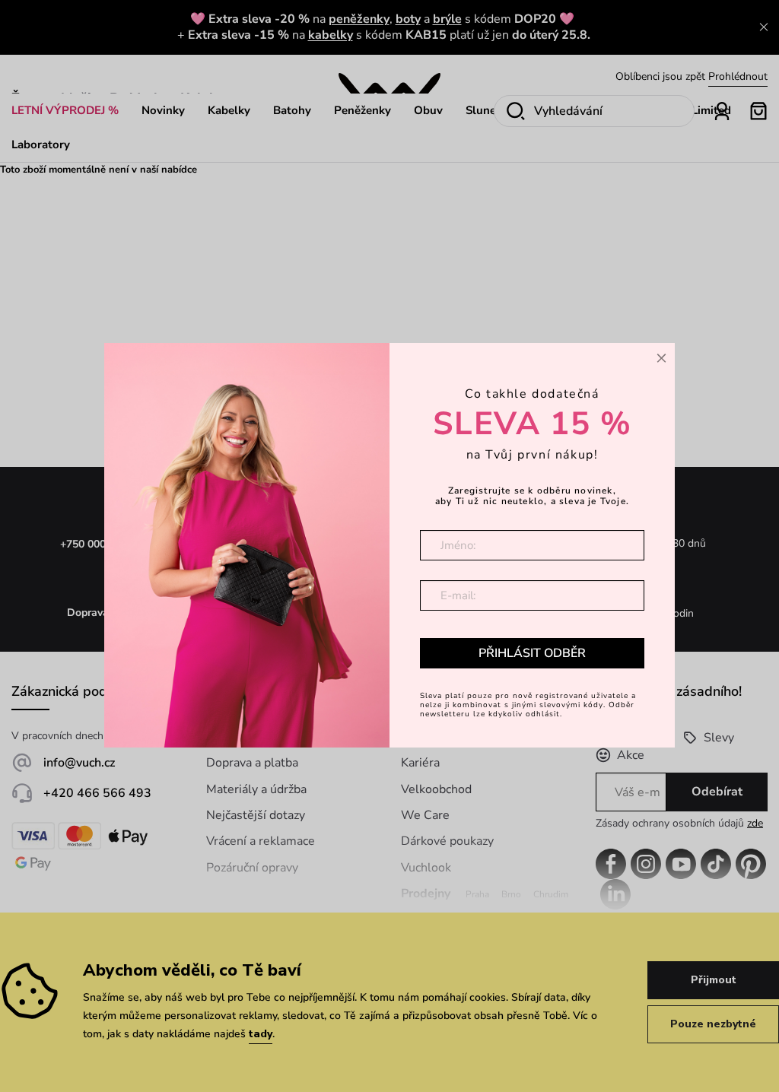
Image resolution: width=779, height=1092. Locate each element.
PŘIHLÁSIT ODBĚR (532, 653)
